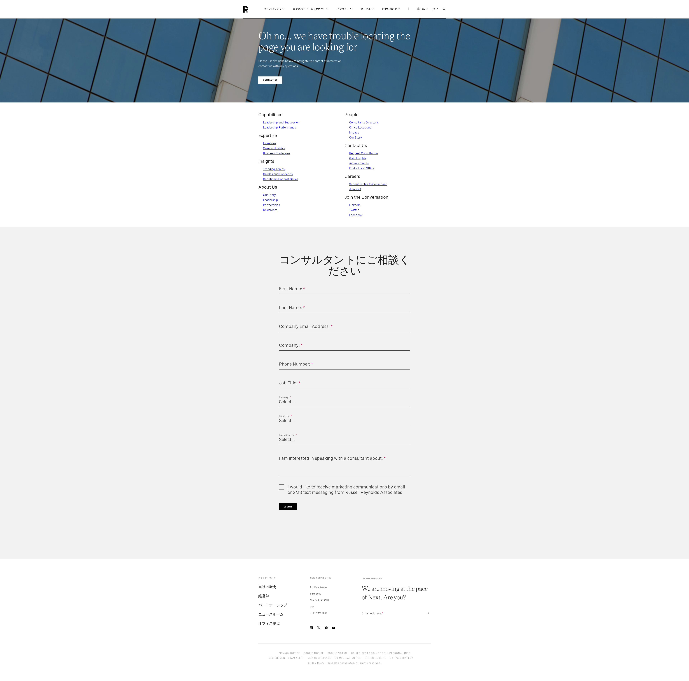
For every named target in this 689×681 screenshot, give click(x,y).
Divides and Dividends (278, 174)
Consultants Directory (363, 122)
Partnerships (271, 205)
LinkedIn (354, 205)
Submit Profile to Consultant (368, 184)
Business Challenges (276, 153)
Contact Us (270, 80)
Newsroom (270, 210)
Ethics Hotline (375, 658)
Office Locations (360, 127)
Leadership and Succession (281, 122)
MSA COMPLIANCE (319, 658)
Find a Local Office (361, 168)
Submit (288, 507)
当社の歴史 (267, 587)
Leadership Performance (279, 127)
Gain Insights (357, 158)
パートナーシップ (272, 605)
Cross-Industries (274, 148)
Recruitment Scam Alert (286, 658)
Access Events (359, 163)
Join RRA (355, 189)
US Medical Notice (348, 658)
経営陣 (263, 596)
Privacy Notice (289, 653)
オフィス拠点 (269, 623)
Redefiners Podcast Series (280, 179)
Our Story (269, 195)
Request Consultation (363, 153)
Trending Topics (274, 169)
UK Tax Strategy (401, 658)
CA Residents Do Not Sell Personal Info (381, 653)
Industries (269, 143)
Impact (354, 132)
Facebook (355, 215)
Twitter (354, 210)
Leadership (270, 200)
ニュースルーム (270, 614)
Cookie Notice (314, 653)
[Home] (251, 9)
